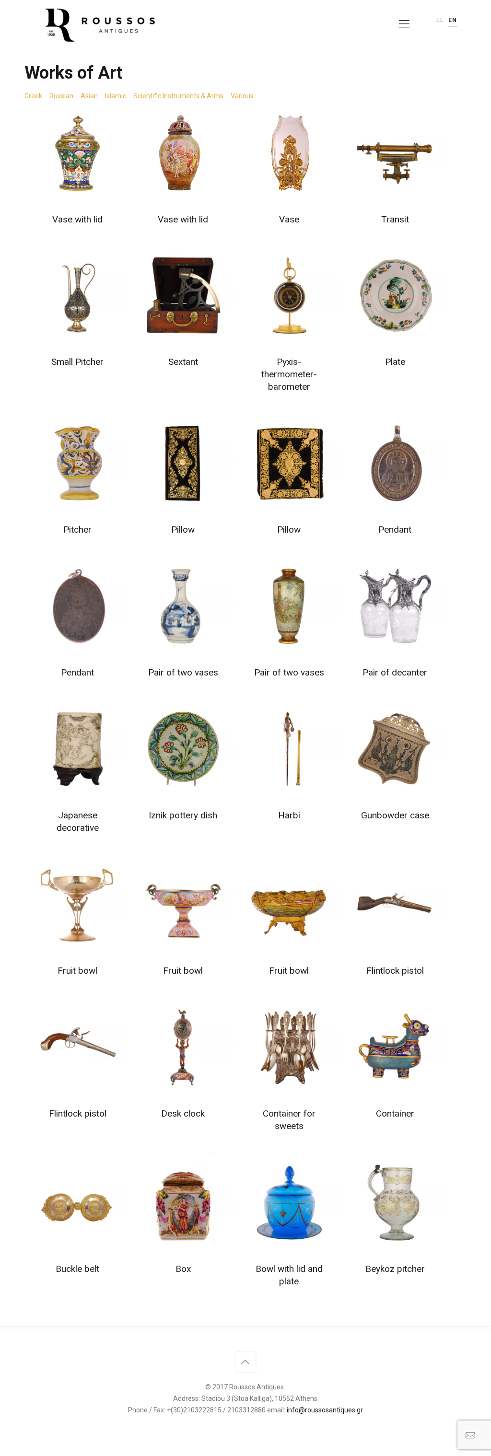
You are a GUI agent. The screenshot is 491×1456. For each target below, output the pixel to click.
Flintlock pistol (395, 970)
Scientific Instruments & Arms (178, 96)
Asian (89, 96)
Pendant (394, 529)
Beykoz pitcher (395, 1268)
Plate (395, 361)
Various (242, 96)
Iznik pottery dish (183, 815)
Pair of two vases (183, 672)
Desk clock (183, 1113)
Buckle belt (77, 1268)
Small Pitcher (77, 361)
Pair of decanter (394, 672)
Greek (33, 96)
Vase (289, 219)
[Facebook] (245, 1426)
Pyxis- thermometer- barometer (289, 374)
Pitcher (77, 529)
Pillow (183, 529)
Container (395, 1113)
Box (183, 1268)
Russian (61, 96)
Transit (395, 219)
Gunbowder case (395, 815)
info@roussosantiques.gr (325, 1410)
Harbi (289, 815)
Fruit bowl (77, 970)
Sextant (183, 361)
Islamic (115, 96)
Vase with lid (77, 219)
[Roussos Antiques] (98, 24)
